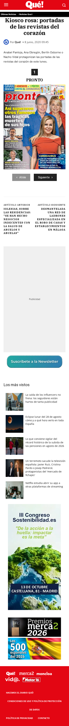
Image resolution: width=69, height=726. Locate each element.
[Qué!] (7, 42)
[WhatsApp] (42, 192)
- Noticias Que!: (25, 14)
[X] (26, 192)
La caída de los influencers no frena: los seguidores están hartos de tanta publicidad (43, 398)
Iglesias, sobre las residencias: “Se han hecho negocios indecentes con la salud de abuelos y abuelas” (17, 221)
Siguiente (44, 177)
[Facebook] (18, 192)
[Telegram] (50, 192)
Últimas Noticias (8, 14)
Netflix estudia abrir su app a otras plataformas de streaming (44, 484)
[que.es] (34, 5)
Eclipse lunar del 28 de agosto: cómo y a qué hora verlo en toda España (44, 420)
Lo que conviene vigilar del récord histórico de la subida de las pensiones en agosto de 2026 (44, 442)
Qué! (18, 42)
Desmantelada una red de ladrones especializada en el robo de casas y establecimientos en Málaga (50, 219)
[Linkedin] (58, 192)
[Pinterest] (34, 192)
